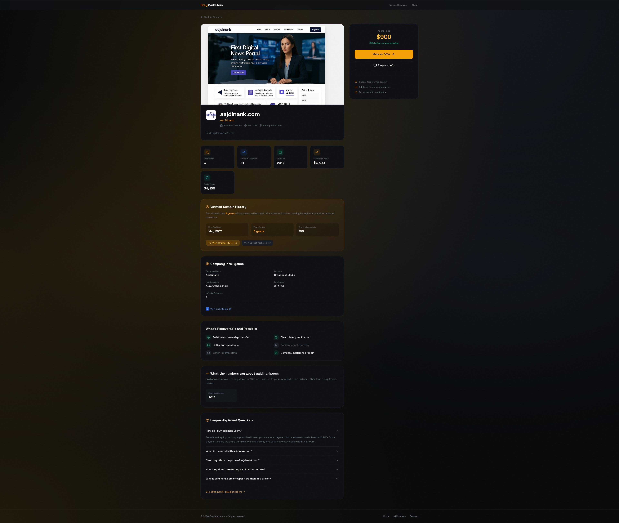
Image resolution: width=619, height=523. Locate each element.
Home (386, 516)
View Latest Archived (255, 242)
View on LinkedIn (217, 308)
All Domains (399, 516)
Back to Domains (213, 17)
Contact (414, 516)
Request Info (386, 65)
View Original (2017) (223, 242)
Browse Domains (398, 5)
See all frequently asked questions (224, 491)
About (415, 5)
